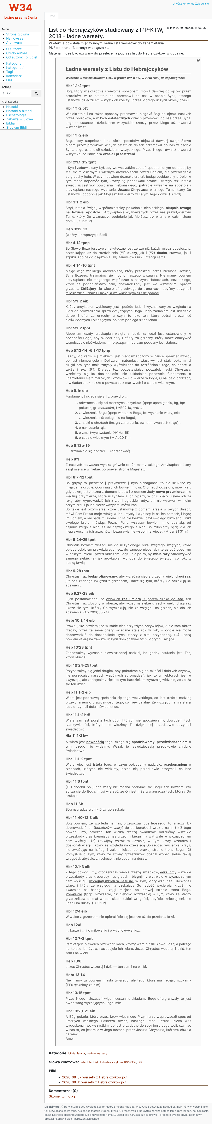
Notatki (12, 107)
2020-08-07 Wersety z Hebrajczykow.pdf (95, 1077)
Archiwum (14, 42)
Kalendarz (14, 76)
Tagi (9, 72)
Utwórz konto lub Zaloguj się (191, 3)
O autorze (14, 49)
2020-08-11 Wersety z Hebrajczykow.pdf (94, 1082)
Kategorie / (15, 67)
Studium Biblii (17, 127)
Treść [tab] (51, 16)
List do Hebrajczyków (108, 1062)
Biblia (10, 123)
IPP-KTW (130, 1062)
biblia (72, 1053)
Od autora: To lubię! (21, 57)
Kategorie (13, 63)
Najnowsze (14, 38)
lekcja (81, 1053)
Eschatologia (16, 115)
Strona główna (17, 34)
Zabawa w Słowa (19, 119)
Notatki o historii (19, 111)
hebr (83, 1062)
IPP (140, 1062)
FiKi (9, 80)
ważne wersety (97, 1053)
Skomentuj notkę (62, 1096)
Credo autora (16, 53)
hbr (89, 1062)
